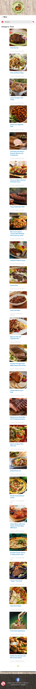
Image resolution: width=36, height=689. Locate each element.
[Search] (33, 21)
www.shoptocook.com (15, 684)
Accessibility (23, 684)
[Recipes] (2, 21)
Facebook (18, 680)
